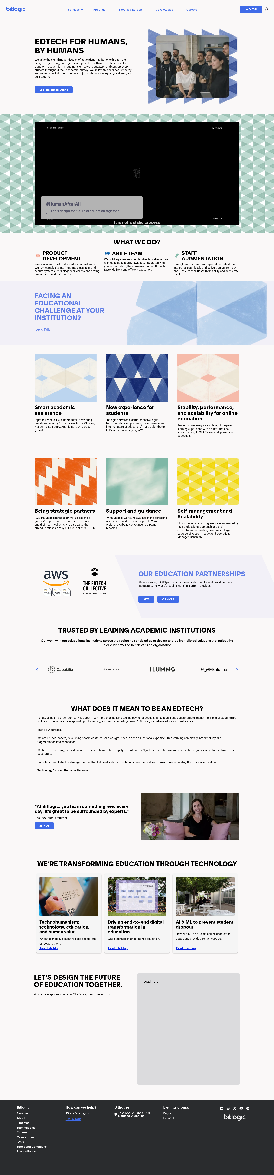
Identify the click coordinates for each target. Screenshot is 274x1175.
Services (74, 9)
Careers (191, 9)
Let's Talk (43, 329)
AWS (146, 599)
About (21, 1118)
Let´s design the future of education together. (85, 211)
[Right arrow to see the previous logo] (237, 669)
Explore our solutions (53, 90)
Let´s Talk (251, 9)
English (168, 1113)
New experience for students (130, 409)
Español (168, 1118)
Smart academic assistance (55, 409)
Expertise (23, 1123)
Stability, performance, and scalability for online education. (207, 412)
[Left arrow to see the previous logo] (36, 669)
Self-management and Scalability (204, 513)
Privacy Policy (26, 1151)
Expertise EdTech (130, 9)
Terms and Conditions (32, 1146)
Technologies (26, 1127)
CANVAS (168, 599)
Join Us (44, 826)
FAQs (20, 1142)
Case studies (164, 9)
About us (99, 9)
